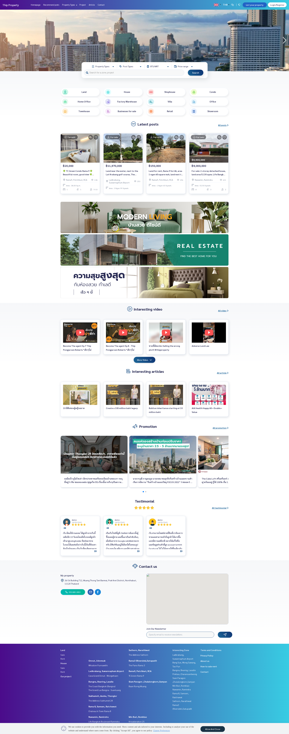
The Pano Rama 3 (137, 665)
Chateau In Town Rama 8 (100, 711)
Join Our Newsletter (156, 628)
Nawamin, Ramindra (99, 716)
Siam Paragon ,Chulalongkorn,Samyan (148, 681)
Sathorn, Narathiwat (139, 650)
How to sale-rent (208, 666)
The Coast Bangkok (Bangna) (102, 686)
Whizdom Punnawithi (98, 665)
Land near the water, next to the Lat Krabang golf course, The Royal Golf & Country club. (122, 173)
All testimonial (219, 507)
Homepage (35, 4)
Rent (63, 658)
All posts (222, 125)
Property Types (68, 4)
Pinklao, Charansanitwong (184, 674)
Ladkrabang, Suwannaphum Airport (106, 671)
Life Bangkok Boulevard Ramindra (104, 721)
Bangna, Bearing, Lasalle (101, 681)
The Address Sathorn (138, 654)
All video (222, 310)
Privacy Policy (206, 655)
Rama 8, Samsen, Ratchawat (103, 706)
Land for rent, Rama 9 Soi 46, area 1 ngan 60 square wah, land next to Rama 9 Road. (166, 173)
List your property (254, 4)
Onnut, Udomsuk (97, 660)
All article (222, 372)
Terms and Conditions (210, 650)
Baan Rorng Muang (137, 686)
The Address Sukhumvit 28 (101, 700)
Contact (101, 4)
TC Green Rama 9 (136, 675)
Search (195, 72)
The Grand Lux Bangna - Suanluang (105, 690)
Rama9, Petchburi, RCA (140, 671)
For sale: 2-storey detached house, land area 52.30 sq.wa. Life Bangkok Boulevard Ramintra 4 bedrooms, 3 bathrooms (209, 173)
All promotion (220, 427)
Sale (63, 654)
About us (204, 661)
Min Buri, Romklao (138, 716)
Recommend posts (51, 4)
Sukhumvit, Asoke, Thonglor (103, 696)
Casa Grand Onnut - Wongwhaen (103, 675)
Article (92, 4)
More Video (142, 359)
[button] (284, 40)
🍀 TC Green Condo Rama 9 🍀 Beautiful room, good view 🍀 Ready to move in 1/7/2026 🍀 (77, 173)
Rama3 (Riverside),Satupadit (143, 660)
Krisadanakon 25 (136, 721)
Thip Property (10, 5)
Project (82, 4)
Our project (66, 676)
